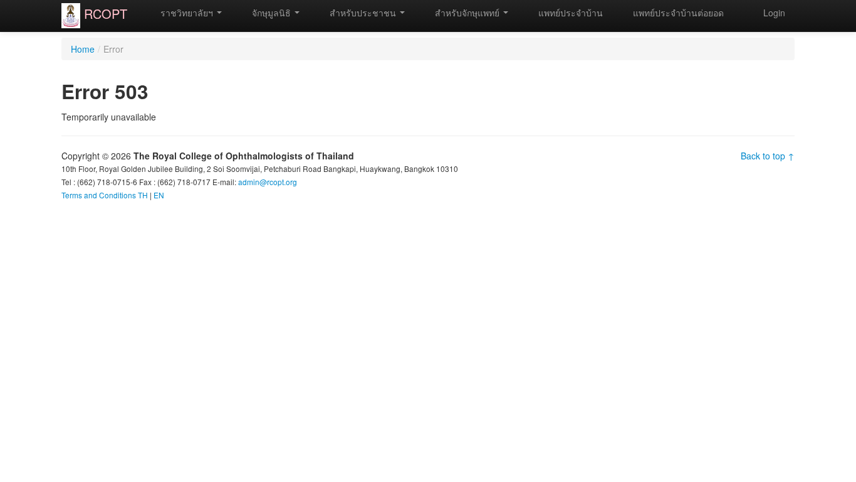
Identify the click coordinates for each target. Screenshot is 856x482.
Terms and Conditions (98, 195)
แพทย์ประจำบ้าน (569, 12)
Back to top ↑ (768, 155)
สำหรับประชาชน (363, 12)
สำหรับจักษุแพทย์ (467, 12)
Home (83, 49)
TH (143, 195)
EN (159, 195)
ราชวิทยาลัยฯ (187, 12)
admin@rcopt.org (267, 181)
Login (774, 12)
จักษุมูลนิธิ (271, 12)
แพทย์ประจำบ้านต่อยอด (677, 12)
